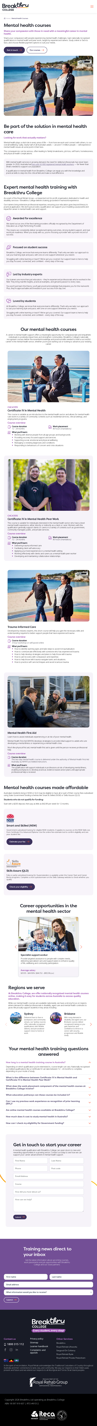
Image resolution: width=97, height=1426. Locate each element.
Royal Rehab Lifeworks (66, 1347)
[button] (16, 947)
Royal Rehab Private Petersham (70, 1358)
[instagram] (11, 1349)
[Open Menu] (91, 6)
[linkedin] (16, 1349)
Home (8, 18)
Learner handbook (39, 1346)
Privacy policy (36, 1339)
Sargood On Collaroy (65, 1350)
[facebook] (5, 1349)
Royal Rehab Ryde (64, 1354)
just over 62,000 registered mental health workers (53, 164)
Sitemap (34, 1342)
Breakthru (60, 1343)
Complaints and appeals (38, 1351)
